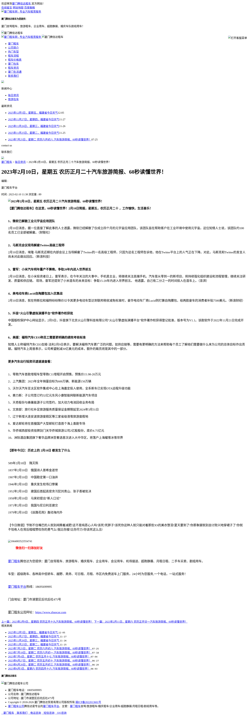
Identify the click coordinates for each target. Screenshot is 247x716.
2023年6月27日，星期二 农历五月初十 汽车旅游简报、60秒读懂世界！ (50, 660)
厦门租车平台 (51, 706)
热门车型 (13, 51)
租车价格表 (15, 59)
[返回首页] (21, 11)
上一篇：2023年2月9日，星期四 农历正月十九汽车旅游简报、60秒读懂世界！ (47, 621)
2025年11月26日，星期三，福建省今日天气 (33, 126)
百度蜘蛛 (29, 7)
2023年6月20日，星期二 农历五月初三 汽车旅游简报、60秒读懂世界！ (50, 664)
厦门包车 (13, 63)
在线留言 (6, 7)
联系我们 (13, 75)
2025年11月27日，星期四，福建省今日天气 (33, 119)
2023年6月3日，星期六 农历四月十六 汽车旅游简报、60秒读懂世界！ (49, 668)
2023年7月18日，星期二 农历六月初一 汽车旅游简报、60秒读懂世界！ (50, 652)
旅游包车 (13, 99)
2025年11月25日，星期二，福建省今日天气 (33, 132)
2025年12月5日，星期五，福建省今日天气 (33, 112)
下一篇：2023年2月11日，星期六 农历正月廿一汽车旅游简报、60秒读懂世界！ (141, 621)
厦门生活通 (15, 71)
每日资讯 (13, 95)
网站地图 (18, 7)
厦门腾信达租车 (21, 3)
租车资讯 (13, 67)
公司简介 (13, 47)
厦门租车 (13, 43)
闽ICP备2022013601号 (88, 702)
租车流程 (13, 55)
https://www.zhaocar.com (50, 612)
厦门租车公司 (16, 706)
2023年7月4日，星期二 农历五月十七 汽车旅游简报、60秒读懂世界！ (49, 656)
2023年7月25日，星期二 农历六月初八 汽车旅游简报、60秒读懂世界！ (49, 139)
